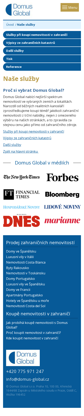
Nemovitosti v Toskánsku (25, 273)
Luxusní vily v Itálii (20, 257)
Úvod (10, 24)
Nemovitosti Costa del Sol (25, 306)
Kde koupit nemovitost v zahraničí (32, 338)
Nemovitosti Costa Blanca (25, 262)
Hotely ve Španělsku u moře (27, 300)
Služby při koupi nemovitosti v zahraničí (36, 35)
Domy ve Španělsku (21, 251)
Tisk (9, 59)
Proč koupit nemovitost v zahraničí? (33, 332)
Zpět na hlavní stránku (21, 151)
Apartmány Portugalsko (24, 295)
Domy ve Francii (18, 289)
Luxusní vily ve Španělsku (25, 284)
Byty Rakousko (17, 268)
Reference (14, 67)
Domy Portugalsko (20, 278)
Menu (72, 7)
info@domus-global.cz (27, 379)
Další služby (15, 51)
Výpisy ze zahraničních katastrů (30, 43)
